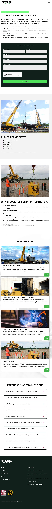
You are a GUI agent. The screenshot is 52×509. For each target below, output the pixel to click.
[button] (48, 2)
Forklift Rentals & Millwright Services (37, 475)
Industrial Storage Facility (36, 484)
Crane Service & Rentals (35, 471)
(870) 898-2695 (5, 479)
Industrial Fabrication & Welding (38, 478)
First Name (6, 49)
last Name (28, 49)
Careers (3, 470)
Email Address (6, 54)
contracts (4, 473)
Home (2, 467)
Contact (3, 476)
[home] (6, 2)
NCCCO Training (32, 481)
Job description (7, 64)
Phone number (6, 59)
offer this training (44, 207)
